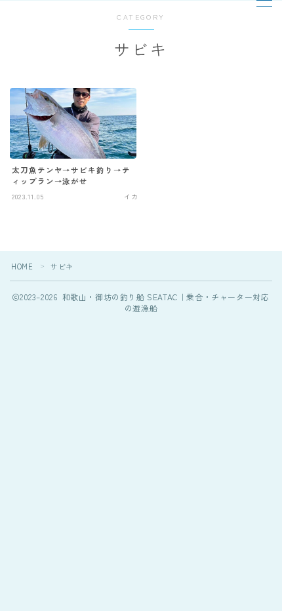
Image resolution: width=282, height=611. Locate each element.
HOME (22, 266)
